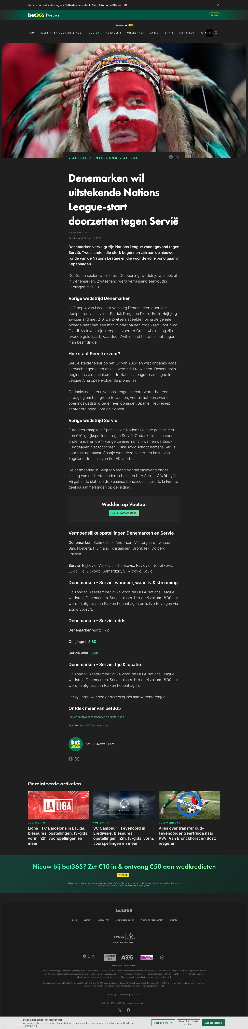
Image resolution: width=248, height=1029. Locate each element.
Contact (87, 920)
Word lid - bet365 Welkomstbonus (88, 725)
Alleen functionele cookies (188, 1023)
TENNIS (168, 32)
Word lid (214, 15)
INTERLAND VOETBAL (116, 158)
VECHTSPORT (187, 32)
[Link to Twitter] (177, 159)
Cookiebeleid (30, 1025)
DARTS (154, 32)
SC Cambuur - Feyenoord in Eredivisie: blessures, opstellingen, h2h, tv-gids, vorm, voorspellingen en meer (123, 836)
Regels (74, 920)
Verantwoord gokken (124, 920)
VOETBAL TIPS (36, 822)
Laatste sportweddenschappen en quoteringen (96, 716)
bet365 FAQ (103, 920)
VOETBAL (95, 32)
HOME (32, 32)
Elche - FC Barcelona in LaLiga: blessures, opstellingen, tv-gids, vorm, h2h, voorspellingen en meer (58, 836)
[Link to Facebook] (171, 159)
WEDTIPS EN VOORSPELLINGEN (62, 32)
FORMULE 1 (113, 32)
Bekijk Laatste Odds (124, 512)
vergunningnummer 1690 (153, 986)
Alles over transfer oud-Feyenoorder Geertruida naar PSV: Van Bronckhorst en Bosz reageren (187, 836)
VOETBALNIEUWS (169, 822)
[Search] (216, 33)
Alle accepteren (213, 1022)
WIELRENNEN (136, 32)
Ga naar (119, 24)
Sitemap (173, 920)
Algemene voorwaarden (108, 885)
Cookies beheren (163, 1022)
